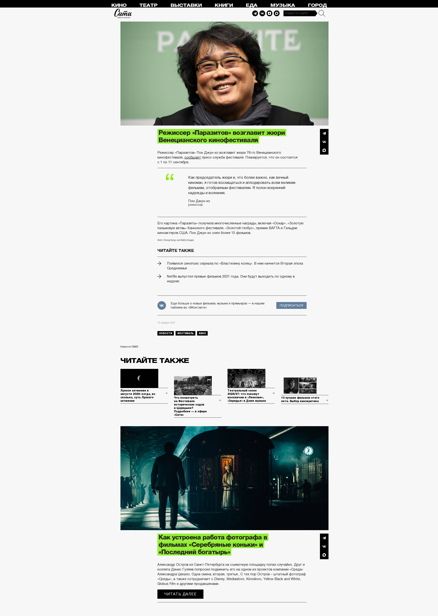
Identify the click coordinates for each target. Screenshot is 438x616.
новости (165, 333)
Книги (224, 5)
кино (202, 333)
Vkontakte (262, 13)
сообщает (192, 157)
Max (277, 13)
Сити (123, 13)
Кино (118, 5)
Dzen (269, 13)
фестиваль (185, 333)
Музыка (282, 5)
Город (317, 5)
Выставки (186, 5)
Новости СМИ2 (129, 346)
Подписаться (291, 305)
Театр (148, 5)
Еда (251, 5)
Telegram (255, 13)
